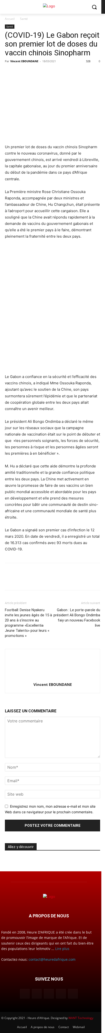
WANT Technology (80, 1018)
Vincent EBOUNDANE (24, 61)
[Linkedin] (32, 72)
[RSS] (61, 993)
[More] (55, 72)
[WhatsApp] (43, 72)
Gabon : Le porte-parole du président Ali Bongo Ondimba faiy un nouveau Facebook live (76, 618)
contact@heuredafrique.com (52, 959)
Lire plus (62, 948)
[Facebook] (10, 72)
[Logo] (48, 6)
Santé (24, 19)
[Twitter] (21, 72)
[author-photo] (52, 678)
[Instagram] (37, 993)
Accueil (10, 19)
